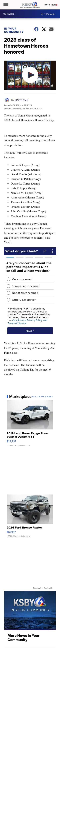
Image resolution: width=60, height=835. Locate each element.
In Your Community (14, 30)
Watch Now (50, 5)
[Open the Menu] (5, 5)
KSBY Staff (21, 100)
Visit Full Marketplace (42, 396)
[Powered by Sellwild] (48, 588)
